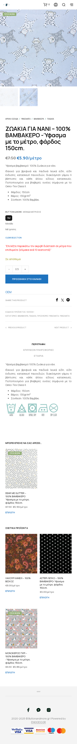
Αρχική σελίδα (11, 119)
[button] (47, 4)
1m (8, 218)
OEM (8, 292)
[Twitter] (63, 300)
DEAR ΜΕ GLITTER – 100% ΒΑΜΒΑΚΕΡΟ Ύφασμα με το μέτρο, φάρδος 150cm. (17, 498)
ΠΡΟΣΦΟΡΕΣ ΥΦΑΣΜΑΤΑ (48, 316)
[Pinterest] (69, 300)
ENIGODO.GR (38, 722)
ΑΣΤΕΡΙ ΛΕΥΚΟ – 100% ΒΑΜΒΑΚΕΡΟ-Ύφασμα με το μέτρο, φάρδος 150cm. (52, 583)
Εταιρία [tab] (38, 355)
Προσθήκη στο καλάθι (26, 279)
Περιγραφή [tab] (38, 344)
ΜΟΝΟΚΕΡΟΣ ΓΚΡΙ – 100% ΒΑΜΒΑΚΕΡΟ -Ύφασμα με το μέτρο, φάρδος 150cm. (17, 658)
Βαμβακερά (39, 119)
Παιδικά (50, 119)
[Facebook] (58, 300)
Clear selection (13, 237)
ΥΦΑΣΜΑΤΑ (25, 119)
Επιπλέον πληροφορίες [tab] (38, 350)
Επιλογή (10, 512)
